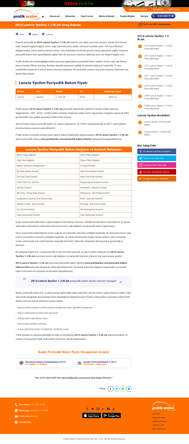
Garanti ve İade (158, 425)
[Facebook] (110, 389)
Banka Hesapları (158, 418)
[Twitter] (116, 389)
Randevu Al (158, 9)
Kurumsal (54, 16)
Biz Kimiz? (156, 414)
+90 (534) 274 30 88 (33, 410)
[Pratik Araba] (163, 406)
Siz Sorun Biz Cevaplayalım (157, 24)
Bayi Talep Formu (159, 429)
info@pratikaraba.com (28, 416)
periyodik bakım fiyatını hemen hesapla (73, 281)
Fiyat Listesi (87, 16)
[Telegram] (129, 389)
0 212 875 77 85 (32, 404)
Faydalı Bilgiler (127, 16)
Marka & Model (106, 16)
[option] (45, 363)
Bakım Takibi (174, 9)
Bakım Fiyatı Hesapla (138, 9)
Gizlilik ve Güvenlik (159, 421)
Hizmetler (70, 16)
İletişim (144, 16)
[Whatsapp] (122, 389)
